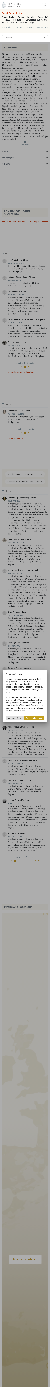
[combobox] (25, 37)
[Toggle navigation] (45, 5)
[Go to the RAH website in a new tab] (4, 4)
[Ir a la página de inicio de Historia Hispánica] (13, 4)
